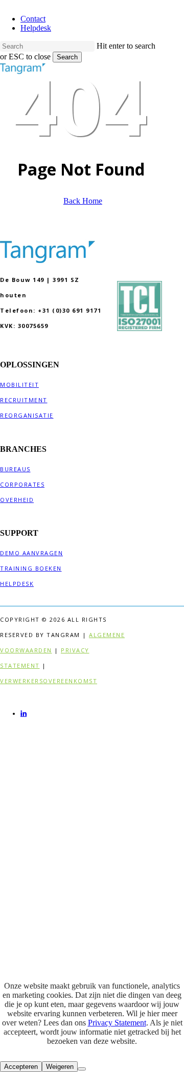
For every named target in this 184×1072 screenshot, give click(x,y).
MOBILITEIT (19, 384)
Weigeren (60, 1066)
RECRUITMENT (24, 400)
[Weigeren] (82, 1068)
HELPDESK (17, 583)
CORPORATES (22, 484)
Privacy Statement (117, 1022)
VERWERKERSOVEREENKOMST (48, 681)
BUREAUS (15, 469)
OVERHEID (17, 500)
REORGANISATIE (27, 415)
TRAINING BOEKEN (31, 568)
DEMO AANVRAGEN (31, 553)
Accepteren (21, 1066)
